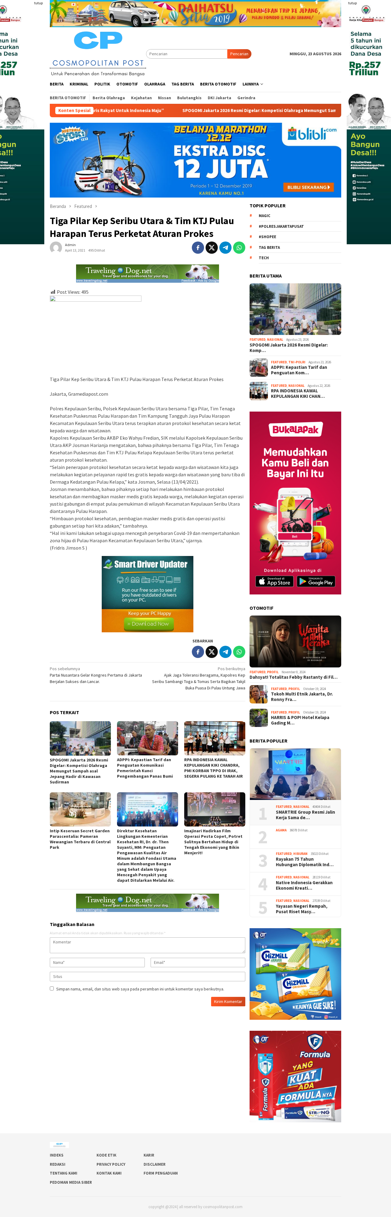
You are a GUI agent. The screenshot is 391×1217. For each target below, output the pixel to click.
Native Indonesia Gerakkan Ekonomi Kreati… (304, 885)
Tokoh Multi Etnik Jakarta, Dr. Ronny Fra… (302, 696)
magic (264, 215)
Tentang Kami (63, 1173)
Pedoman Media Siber (71, 1182)
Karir (149, 1155)
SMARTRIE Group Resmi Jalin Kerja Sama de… (305, 814)
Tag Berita (269, 247)
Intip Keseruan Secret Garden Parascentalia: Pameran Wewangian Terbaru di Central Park (80, 839)
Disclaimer (155, 1164)
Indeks (57, 1155)
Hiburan (300, 854)
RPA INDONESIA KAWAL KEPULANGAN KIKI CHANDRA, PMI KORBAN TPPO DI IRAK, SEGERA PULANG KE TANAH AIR (213, 768)
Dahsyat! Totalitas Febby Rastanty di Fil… (294, 677)
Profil (273, 672)
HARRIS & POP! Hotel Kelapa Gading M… (300, 720)
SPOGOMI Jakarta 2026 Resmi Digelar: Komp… (289, 347)
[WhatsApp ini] (239, 248)
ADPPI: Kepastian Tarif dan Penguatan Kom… (299, 370)
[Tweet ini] (212, 248)
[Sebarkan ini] (198, 248)
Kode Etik (106, 1155)
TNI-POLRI (296, 362)
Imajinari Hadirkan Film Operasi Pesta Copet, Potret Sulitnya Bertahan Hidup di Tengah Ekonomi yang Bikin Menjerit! (213, 842)
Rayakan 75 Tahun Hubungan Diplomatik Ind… (305, 861)
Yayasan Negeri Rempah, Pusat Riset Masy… (302, 908)
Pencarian (239, 53)
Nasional (275, 339)
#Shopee (267, 236)
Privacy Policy (111, 1164)
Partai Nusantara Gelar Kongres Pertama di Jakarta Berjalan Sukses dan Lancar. (96, 675)
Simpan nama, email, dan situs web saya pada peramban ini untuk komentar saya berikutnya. (140, 989)
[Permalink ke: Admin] (56, 247)
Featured (257, 339)
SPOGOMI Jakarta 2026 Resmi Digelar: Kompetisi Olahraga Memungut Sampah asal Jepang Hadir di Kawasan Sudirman (233, 110)
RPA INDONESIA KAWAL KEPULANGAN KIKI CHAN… (298, 393)
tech (264, 257)
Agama (281, 830)
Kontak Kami (109, 1173)
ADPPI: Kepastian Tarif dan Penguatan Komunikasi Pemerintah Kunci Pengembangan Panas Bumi (145, 768)
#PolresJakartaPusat (281, 226)
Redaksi (57, 1164)
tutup (38, 3)
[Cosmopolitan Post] (98, 53)
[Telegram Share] (225, 248)
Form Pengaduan (161, 1173)
